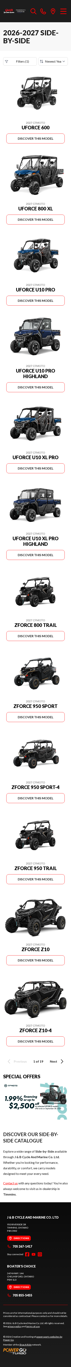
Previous (20, 1061)
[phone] (43, 11)
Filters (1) (22, 61)
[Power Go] (35, 1351)
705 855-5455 (22, 1295)
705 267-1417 (22, 1246)
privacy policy (14, 1326)
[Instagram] (39, 1254)
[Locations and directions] (53, 11)
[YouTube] (33, 1254)
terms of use (33, 1326)
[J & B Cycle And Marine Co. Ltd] (15, 11)
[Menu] (63, 11)
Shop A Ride (25, 1344)
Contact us (10, 1183)
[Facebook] (27, 1254)
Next (53, 1061)
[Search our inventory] (33, 11)
